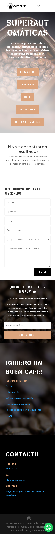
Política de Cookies (37, 523)
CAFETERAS (27, 84)
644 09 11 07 (13, 468)
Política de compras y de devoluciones (27, 526)
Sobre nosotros (13, 392)
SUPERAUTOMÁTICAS (28, 122)
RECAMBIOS (27, 71)
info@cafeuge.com (15, 480)
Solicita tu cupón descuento (19, 398)
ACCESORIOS (28, 109)
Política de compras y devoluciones (23, 410)
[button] (48, 527)
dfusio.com (38, 530)
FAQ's (9, 415)
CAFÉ (27, 96)
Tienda (9, 386)
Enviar (42, 271)
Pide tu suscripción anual (18, 404)
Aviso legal (17, 530)
